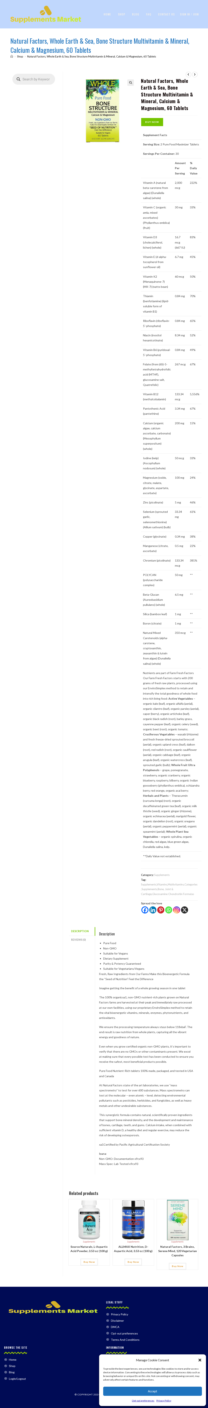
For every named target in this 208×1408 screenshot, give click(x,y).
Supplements (162, 875)
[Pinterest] (160, 909)
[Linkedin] (152, 909)
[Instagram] (176, 909)
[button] (200, 1360)
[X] (184, 909)
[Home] (11, 56)
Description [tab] (80, 931)
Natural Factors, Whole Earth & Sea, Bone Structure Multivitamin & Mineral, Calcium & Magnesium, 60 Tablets (91, 56)
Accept (152, 1391)
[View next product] (195, 74)
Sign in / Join (189, 14)
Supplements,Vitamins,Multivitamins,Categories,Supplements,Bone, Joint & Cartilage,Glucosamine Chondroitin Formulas (169, 889)
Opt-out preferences (143, 1400)
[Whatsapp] (168, 909)
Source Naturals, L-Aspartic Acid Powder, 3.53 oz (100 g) (89, 1249)
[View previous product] (188, 74)
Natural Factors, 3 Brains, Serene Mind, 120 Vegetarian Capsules (177, 1251)
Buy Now (152, 121)
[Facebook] (144, 909)
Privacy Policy (163, 1400)
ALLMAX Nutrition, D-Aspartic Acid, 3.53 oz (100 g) (133, 1249)
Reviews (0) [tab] (78, 939)
